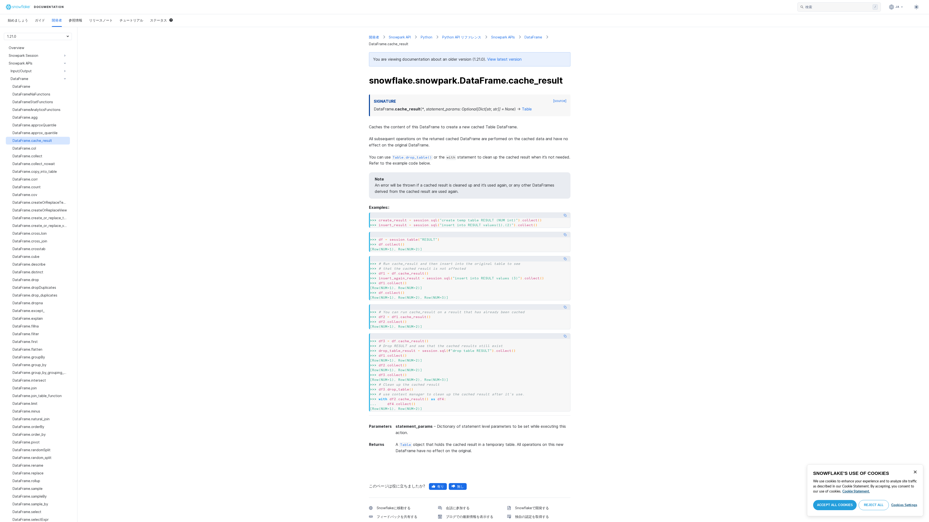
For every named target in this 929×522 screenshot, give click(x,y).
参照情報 (75, 20)
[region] (865, 490)
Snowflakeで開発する (532, 508)
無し (460, 486)
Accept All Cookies (835, 505)
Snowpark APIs (503, 37)
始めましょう (18, 20)
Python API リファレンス (461, 37)
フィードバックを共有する (397, 517)
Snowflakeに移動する (394, 508)
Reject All (874, 505)
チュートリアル (131, 20)
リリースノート (101, 20)
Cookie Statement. (856, 491)
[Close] (915, 472)
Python (426, 37)
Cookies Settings (904, 505)
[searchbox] (838, 7)
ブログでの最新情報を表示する (469, 517)
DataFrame (533, 37)
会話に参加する (458, 508)
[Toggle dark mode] (916, 7)
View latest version (504, 59)
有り (440, 486)
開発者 (57, 20)
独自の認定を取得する (532, 517)
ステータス (158, 20)
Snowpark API (400, 37)
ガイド (40, 20)
